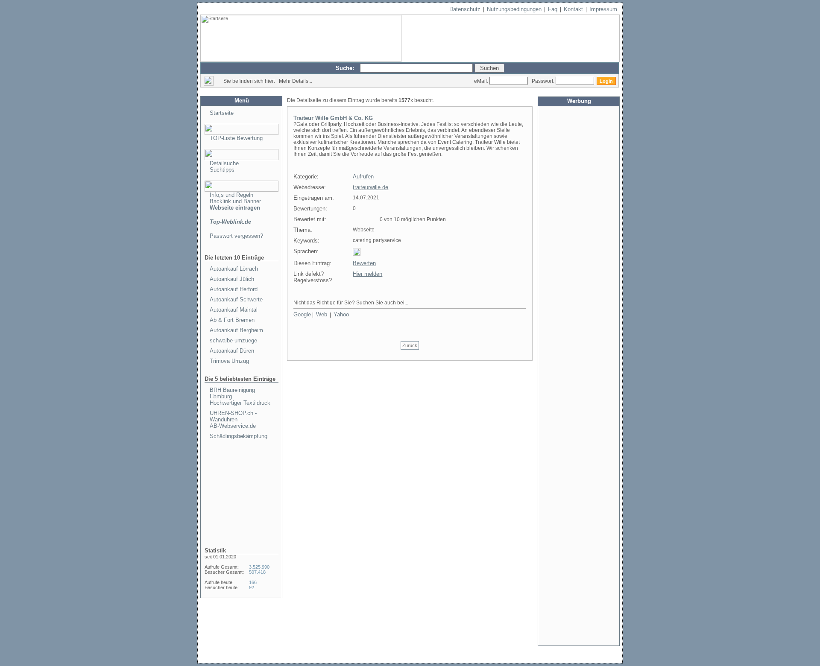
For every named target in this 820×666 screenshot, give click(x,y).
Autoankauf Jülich (232, 279)
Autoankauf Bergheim (236, 330)
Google (302, 314)
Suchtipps (222, 169)
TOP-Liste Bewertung (236, 138)
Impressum (603, 9)
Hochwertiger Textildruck (240, 403)
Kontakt (573, 9)
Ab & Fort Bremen (232, 320)
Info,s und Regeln (231, 195)
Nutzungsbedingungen (514, 9)
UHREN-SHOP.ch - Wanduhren (233, 416)
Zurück (409, 345)
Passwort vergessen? (236, 236)
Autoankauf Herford (234, 289)
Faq (552, 9)
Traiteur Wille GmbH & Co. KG (333, 118)
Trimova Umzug (229, 361)
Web (321, 314)
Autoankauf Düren (232, 351)
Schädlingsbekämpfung (238, 436)
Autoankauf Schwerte (236, 299)
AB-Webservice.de (233, 426)
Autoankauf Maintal (234, 310)
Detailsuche (224, 163)
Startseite (222, 113)
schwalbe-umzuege (233, 340)
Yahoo (341, 314)
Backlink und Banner (235, 201)
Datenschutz (464, 9)
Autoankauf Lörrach (234, 269)
